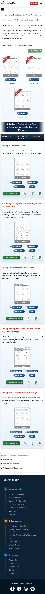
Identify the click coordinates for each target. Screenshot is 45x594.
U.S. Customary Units (35, 136)
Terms (11, 570)
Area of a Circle (8, 459)
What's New (14, 545)
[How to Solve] (32, 193)
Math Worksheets (16, 494)
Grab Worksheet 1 (12, 194)
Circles (17, 20)
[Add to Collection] (40, 193)
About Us (13, 560)
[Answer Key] (25, 193)
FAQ (10, 538)
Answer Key (11, 83)
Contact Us (13, 573)
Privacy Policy (14, 563)
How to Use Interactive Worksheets (18, 530)
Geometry (10, 20)
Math (2, 20)
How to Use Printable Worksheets (23, 535)
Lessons (12, 511)
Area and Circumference (11, 464)
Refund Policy (15, 567)
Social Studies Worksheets (20, 504)
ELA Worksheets (15, 497)
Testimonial (14, 548)
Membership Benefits (18, 526)
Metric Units (24, 139)
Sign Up (34, 3)
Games (12, 514)
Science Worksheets (17, 501)
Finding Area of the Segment (12, 468)
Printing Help (14, 541)
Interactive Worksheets (19, 507)
